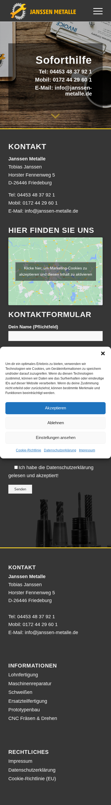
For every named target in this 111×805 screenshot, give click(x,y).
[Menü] (95, 11)
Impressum (87, 450)
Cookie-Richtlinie (28, 450)
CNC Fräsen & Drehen (32, 718)
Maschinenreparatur (29, 683)
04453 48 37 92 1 (71, 72)
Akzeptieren (55, 408)
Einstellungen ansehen (55, 437)
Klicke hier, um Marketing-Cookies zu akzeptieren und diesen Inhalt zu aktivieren (55, 271)
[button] (103, 353)
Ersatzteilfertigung (27, 701)
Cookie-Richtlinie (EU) (32, 778)
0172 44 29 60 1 (72, 80)
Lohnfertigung (23, 674)
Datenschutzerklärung (60, 450)
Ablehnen (55, 422)
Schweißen (20, 692)
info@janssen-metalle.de (73, 91)
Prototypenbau (24, 709)
